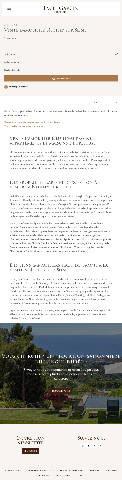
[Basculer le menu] (9, 9)
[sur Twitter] (94, 445)
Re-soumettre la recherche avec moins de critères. (32, 122)
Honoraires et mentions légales (40, 471)
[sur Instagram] (82, 445)
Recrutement (44, 475)
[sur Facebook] (88, 445)
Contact (79, 475)
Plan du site (95, 471)
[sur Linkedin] (100, 445)
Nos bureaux (111, 471)
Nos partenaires (63, 475)
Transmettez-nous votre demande (23, 126)
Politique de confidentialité (72, 471)
